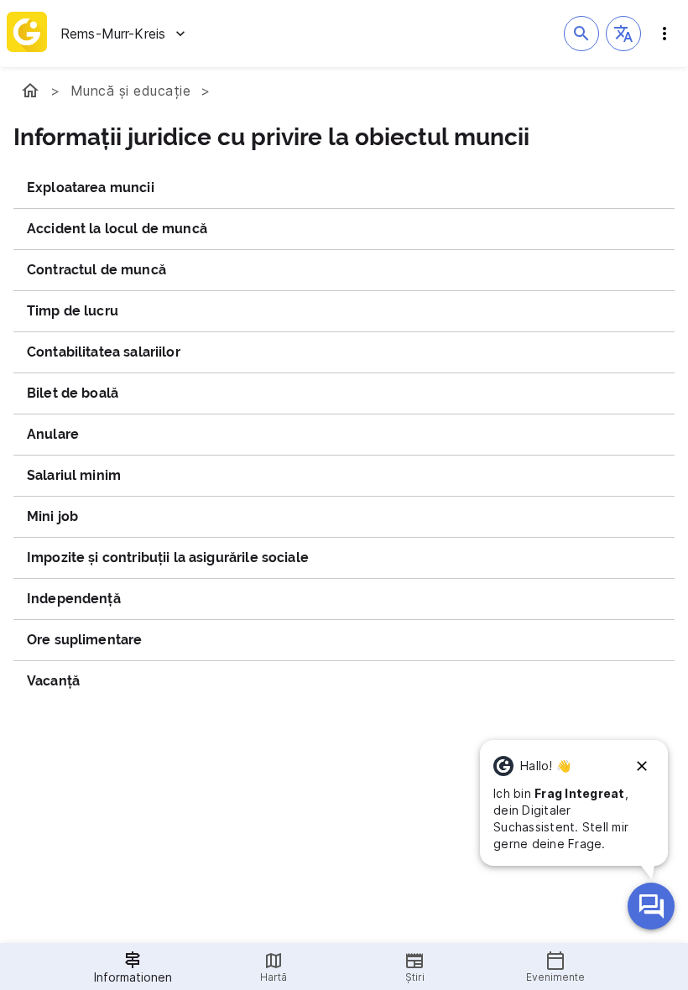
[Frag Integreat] (651, 906)
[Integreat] (27, 33)
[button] (623, 33)
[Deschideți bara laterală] (664, 33)
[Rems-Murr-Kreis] (30, 90)
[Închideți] (641, 766)
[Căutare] (581, 33)
